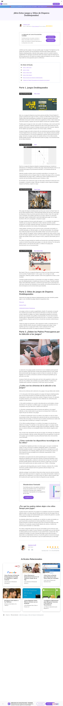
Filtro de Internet (35, 26)
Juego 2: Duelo (26, 70)
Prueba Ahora (56, 3)
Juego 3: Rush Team (27, 72)
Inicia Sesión (40, 703)
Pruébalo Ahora (50, 37)
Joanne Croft (26, 24)
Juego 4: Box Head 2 (27, 75)
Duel (35, 144)
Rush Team (37, 189)
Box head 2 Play (38, 250)
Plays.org (21, 302)
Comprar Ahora (50, 40)
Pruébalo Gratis (50, 703)
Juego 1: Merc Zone (27, 67)
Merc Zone (37, 93)
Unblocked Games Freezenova (27, 308)
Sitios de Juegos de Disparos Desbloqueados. (33, 77)
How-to (8, 615)
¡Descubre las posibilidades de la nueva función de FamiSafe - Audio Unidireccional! (31, 6)
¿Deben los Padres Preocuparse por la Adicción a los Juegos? (36, 80)
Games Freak (22, 305)
